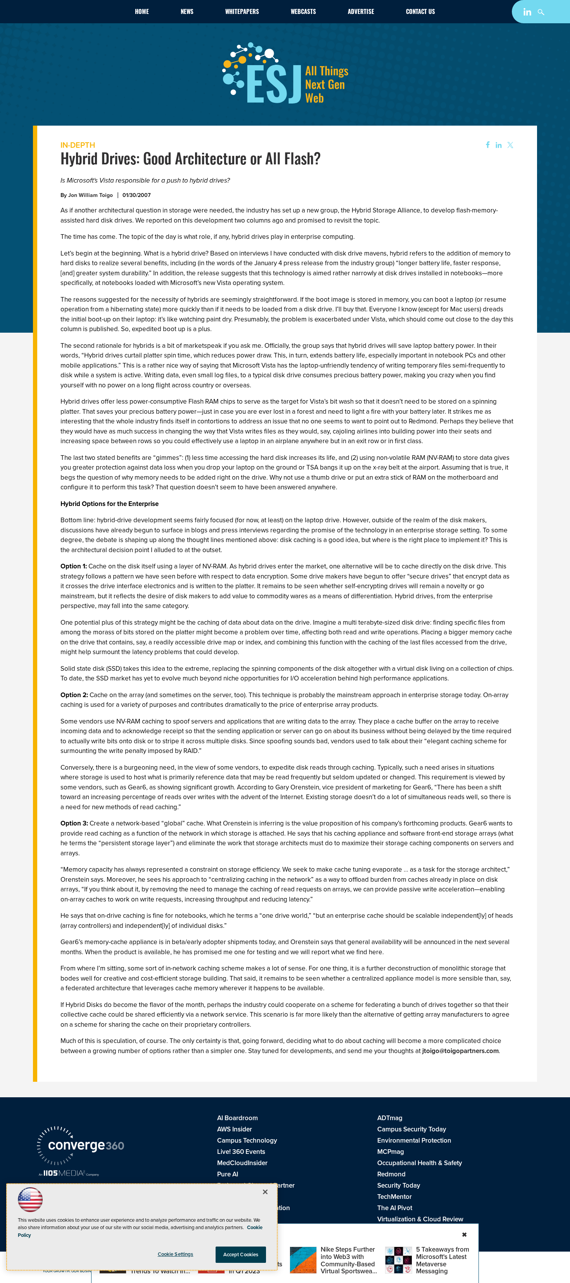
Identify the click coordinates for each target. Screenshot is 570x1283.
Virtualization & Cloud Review (420, 1219)
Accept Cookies (241, 1254)
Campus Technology (247, 1140)
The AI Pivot (394, 1208)
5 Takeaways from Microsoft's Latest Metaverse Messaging (442, 1260)
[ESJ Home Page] (81, 13)
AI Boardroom (237, 1118)
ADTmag (389, 1118)
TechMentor (394, 1197)
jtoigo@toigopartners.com (460, 1051)
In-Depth (77, 145)
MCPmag (390, 1152)
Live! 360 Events (241, 1152)
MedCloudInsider (242, 1163)
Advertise (361, 13)
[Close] (265, 1191)
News (187, 13)
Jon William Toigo (90, 195)
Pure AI (227, 1174)
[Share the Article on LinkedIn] (497, 145)
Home (142, 13)
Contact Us (420, 13)
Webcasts (303, 13)
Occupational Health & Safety (419, 1163)
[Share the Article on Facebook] (485, 145)
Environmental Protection (414, 1140)
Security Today (398, 1185)
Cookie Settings (175, 1254)
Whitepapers (242, 13)
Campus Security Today (411, 1129)
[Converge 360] (80, 1146)
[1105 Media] (69, 1174)
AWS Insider (234, 1129)
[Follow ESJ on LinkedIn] (528, 13)
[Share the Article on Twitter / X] (509, 145)
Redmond (391, 1174)
